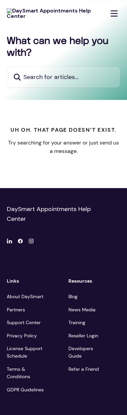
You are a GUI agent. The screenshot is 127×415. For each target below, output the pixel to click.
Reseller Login (83, 336)
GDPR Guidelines (25, 390)
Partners (16, 310)
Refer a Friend (83, 369)
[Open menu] (114, 13)
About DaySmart (25, 296)
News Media (82, 310)
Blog (73, 296)
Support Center (24, 322)
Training (76, 322)
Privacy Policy (22, 336)
